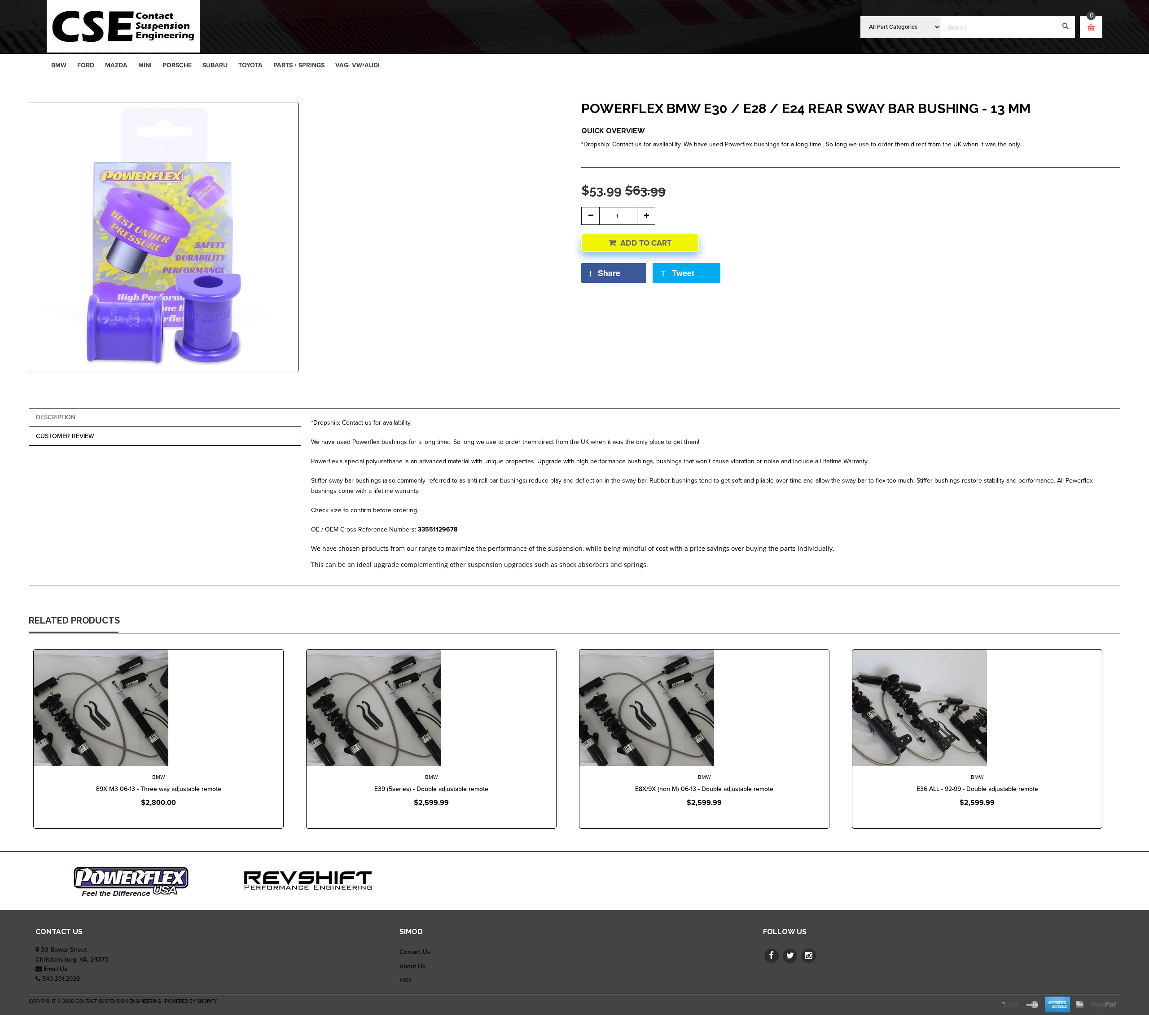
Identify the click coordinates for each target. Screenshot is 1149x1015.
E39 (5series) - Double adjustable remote (431, 789)
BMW (158, 777)
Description (55, 417)
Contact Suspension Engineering (118, 1001)
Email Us (55, 969)
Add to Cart (645, 243)
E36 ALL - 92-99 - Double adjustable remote (977, 789)
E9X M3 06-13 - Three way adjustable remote (158, 789)
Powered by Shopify (191, 1001)
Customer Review (65, 436)
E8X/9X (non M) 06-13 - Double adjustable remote (704, 789)
